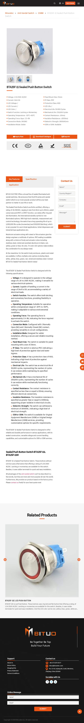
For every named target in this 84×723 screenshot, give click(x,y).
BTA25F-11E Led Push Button (18, 600)
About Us (10, 663)
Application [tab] (14, 185)
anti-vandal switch (27, 474)
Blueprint (66, 136)
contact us (15, 482)
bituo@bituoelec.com (56, 666)
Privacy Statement (13, 671)
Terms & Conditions (13, 673)
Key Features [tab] (14, 179)
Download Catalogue (43, 136)
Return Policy (11, 665)
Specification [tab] (31, 179)
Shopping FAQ (11, 668)
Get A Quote (70, 3)
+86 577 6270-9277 (55, 663)
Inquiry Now (19, 136)
